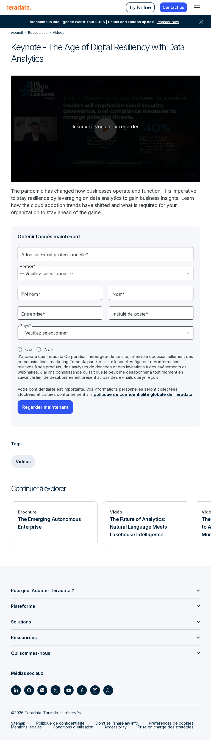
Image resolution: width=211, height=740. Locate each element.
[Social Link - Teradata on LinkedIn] (16, 690)
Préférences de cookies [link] (171, 723)
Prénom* (30, 294)
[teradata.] (19, 7)
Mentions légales (26, 727)
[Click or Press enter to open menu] (197, 7)
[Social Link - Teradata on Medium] (42, 690)
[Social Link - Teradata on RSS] (108, 690)
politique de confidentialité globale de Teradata (143, 394)
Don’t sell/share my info (117, 723)
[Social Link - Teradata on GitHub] (29, 690)
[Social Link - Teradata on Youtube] (69, 690)
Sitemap (18, 723)
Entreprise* (33, 314)
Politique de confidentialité (60, 723)
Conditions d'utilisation (73, 727)
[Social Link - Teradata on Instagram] (95, 690)
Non (48, 349)
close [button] (201, 21)
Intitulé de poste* (130, 314)
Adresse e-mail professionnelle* (54, 254)
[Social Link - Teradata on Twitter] (55, 690)
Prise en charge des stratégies (165, 727)
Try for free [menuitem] (140, 7)
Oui (28, 349)
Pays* (25, 325)
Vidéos (23, 461)
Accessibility (115, 727)
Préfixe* (27, 266)
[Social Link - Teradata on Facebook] (82, 690)
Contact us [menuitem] (173, 7)
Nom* (118, 294)
